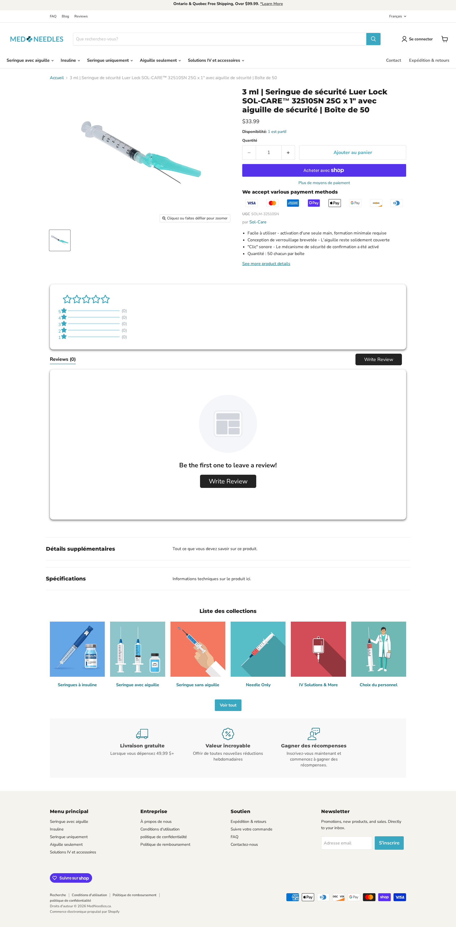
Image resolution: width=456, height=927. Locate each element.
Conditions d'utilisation (160, 829)
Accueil (57, 77)
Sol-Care (258, 222)
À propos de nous (156, 821)
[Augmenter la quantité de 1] (288, 152)
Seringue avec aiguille (29, 60)
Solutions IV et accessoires (214, 60)
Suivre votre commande (251, 829)
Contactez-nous (244, 844)
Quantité (249, 140)
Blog (65, 16)
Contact (393, 60)
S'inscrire (389, 843)
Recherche (58, 895)
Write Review (378, 359)
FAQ (53, 16)
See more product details (266, 264)
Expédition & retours (429, 60)
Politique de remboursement (165, 844)
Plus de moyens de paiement (324, 183)
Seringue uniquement (108, 60)
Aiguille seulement (159, 60)
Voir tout (228, 705)
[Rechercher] (373, 39)
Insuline (69, 60)
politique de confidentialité (163, 836)
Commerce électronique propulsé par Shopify (85, 911)
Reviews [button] (63, 359)
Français (395, 16)
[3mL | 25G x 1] (59, 240)
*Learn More (271, 3)
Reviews (81, 16)
